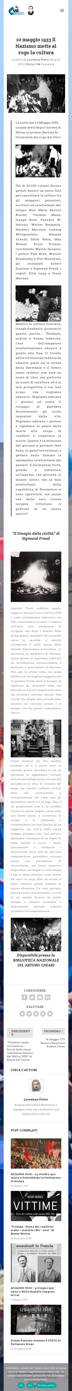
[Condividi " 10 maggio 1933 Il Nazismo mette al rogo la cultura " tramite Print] (47, 997)
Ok (21, 1385)
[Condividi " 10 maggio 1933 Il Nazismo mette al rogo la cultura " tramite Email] (40, 997)
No (30, 1385)
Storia (30, 64)
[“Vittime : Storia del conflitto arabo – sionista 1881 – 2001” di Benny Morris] (36, 1206)
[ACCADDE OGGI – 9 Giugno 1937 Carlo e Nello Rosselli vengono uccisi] (36, 1263)
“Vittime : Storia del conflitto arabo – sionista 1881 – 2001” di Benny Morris (32, 1230)
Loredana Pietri (38, 59)
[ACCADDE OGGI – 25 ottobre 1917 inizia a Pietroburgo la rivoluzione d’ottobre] (36, 1153)
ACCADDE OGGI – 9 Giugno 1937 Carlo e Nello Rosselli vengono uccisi (33, 1291)
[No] (67, 1377)
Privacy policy (46, 1385)
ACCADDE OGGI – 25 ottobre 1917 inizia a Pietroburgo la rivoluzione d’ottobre (36, 1177)
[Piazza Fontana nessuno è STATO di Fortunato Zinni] (36, 1320)
